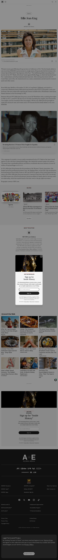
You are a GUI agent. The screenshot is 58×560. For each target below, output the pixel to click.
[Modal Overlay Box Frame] (29, 280)
